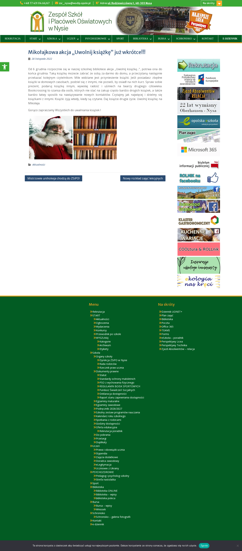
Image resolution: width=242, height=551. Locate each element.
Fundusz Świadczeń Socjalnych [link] (117, 390)
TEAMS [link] (166, 330)
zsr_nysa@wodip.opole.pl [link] (75, 3)
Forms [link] (165, 334)
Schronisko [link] (184, 38)
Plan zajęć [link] (167, 315)
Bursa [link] (162, 38)
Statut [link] (103, 375)
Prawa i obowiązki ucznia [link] (110, 449)
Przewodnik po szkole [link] (108, 334)
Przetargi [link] (101, 438)
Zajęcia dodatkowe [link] (107, 457)
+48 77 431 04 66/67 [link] (37, 3)
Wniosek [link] (101, 509)
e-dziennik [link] (230, 38)
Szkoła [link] (52, 38)
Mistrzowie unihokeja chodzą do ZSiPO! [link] (53, 178)
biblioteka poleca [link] (105, 498)
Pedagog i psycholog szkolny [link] (112, 475)
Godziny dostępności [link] (108, 423)
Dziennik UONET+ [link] (172, 311)
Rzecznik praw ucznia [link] (112, 367)
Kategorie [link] (105, 341)
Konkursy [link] (101, 330)
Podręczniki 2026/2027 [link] (109, 408)
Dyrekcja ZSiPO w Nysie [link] (113, 360)
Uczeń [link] (71, 38)
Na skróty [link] (209, 3)
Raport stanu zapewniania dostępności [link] (122, 397)
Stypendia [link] (101, 453)
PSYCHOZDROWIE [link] (95, 38)
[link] (4, 66)
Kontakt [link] (208, 38)
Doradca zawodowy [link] (107, 461)
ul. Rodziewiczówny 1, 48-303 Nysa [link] (130, 3)
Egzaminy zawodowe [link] (108, 405)
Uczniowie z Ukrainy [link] (107, 468)
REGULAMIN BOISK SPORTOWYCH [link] (120, 386)
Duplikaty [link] (101, 442)
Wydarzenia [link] (102, 326)
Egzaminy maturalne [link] (107, 401)
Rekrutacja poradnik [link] (111, 431)
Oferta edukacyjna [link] (106, 427)
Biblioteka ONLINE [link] (106, 490)
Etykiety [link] (104, 349)
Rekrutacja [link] (13, 38)
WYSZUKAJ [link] (102, 337)
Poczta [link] (166, 323)
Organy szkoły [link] (104, 356)
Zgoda (204, 545)
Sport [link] (120, 38)
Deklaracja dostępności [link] (113, 393)
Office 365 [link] (167, 326)
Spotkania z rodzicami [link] (108, 420)
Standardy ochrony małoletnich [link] (117, 378)
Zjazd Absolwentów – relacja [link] (178, 349)
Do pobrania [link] (103, 434)
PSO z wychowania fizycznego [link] (117, 382)
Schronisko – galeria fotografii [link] (113, 516)
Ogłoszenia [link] (102, 323)
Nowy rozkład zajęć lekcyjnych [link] (143, 178)
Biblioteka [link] (140, 38)
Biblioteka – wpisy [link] (106, 494)
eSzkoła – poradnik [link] (172, 337)
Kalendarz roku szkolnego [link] (111, 416)
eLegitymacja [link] (103, 464)
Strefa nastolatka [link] (106, 479)
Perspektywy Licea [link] (172, 341)
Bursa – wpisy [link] (104, 505)
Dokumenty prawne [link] (107, 371)
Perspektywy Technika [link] (174, 345)
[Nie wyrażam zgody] (237, 545)
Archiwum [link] (105, 345)
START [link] (33, 38)
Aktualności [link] (38, 164)
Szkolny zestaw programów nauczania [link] (118, 412)
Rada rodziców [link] (108, 364)
